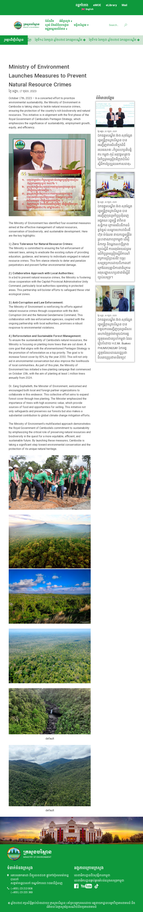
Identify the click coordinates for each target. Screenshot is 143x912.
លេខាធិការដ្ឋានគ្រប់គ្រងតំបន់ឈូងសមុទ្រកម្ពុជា (99, 880)
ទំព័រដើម (49, 21)
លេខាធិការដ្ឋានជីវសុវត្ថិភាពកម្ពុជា (92, 875)
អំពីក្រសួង (64, 21)
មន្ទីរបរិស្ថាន (80, 25)
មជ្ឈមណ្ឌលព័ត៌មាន (55, 29)
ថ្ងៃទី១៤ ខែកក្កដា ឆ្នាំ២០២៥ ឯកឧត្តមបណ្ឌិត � (73, 40)
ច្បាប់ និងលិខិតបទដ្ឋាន (57, 25)
